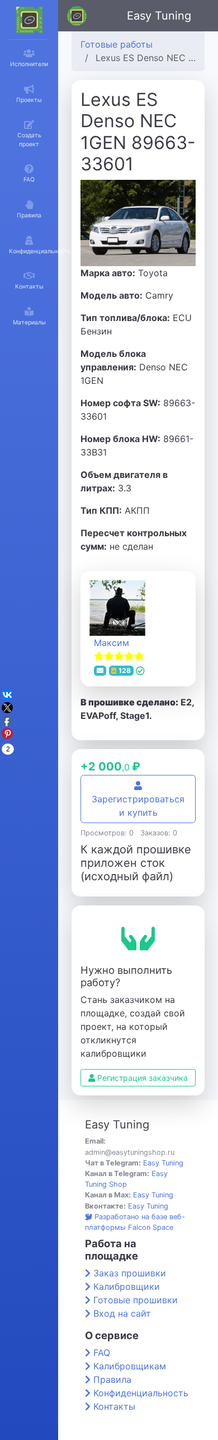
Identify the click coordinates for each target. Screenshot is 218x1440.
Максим (111, 642)
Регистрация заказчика (141, 1078)
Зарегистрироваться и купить (138, 805)
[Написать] (100, 671)
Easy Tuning (159, 15)
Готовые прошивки (135, 1300)
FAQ (101, 1352)
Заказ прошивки (129, 1273)
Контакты (114, 1406)
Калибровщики (126, 1286)
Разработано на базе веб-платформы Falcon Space (135, 1222)
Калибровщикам (129, 1366)
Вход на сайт (122, 1313)
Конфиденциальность (140, 1393)
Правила (112, 1379)
